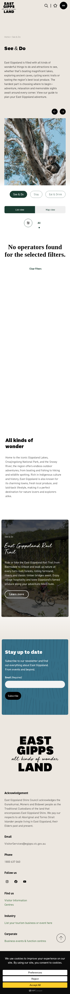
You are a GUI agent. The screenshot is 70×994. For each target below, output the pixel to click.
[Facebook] (16, 881)
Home (7, 36)
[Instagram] (7, 881)
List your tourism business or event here (28, 923)
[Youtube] (25, 881)
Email (13, 677)
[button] (55, 112)
